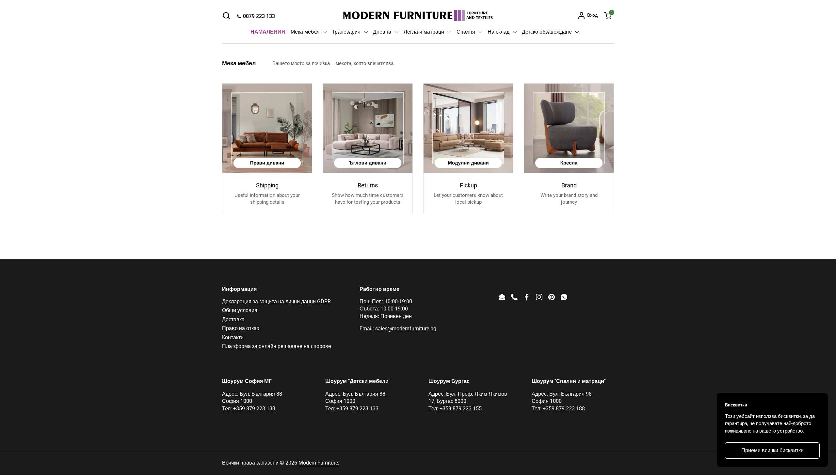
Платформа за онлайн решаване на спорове (276, 346)
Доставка (233, 319)
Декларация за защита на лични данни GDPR (276, 301)
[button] (226, 15)
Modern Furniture (318, 463)
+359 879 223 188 (564, 408)
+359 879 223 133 (254, 408)
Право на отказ (240, 328)
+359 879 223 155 (461, 408)
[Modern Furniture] (418, 15)
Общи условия (239, 310)
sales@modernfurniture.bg (405, 328)
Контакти (233, 337)
